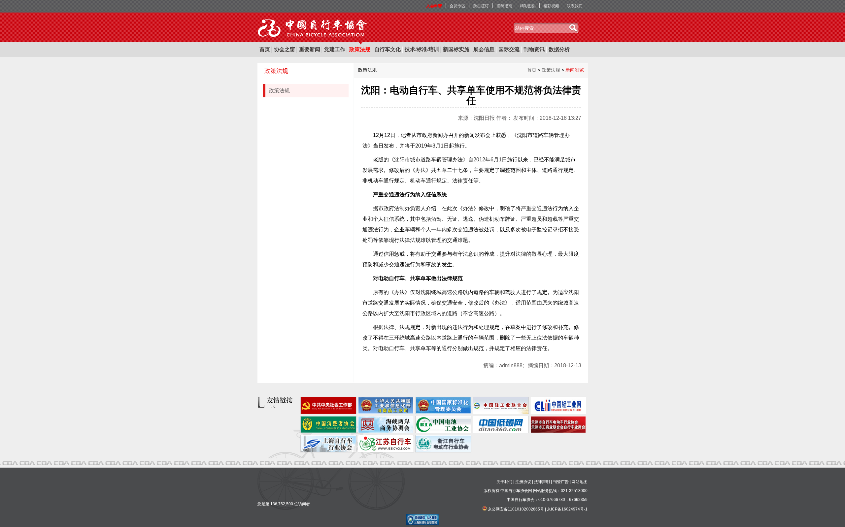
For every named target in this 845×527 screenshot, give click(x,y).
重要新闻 (309, 49)
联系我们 (575, 6)
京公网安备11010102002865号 (516, 509)
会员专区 (457, 6)
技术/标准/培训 (422, 49)
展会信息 (483, 49)
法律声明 (542, 481)
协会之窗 (284, 49)
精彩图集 (528, 6)
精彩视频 (551, 6)
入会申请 (434, 6)
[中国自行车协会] (312, 28)
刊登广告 (561, 481)
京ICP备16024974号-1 (567, 509)
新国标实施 (456, 49)
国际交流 (509, 49)
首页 (264, 49)
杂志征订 (481, 6)
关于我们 (504, 481)
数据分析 (559, 49)
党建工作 (334, 49)
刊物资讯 (534, 49)
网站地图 (580, 481)
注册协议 (523, 481)
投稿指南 (504, 6)
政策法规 (359, 49)
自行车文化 (387, 49)
